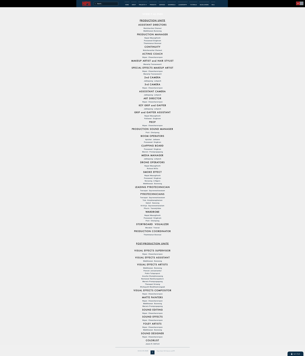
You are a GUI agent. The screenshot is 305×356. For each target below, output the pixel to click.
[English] (298, 3)
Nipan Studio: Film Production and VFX (166, 351)
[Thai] (301, 3)
